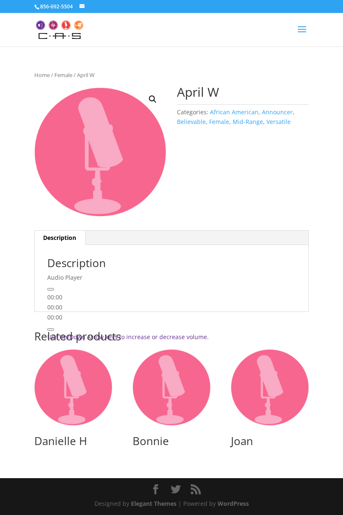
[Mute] (50, 329)
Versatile (278, 122)
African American (234, 112)
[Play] (50, 289)
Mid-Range (248, 122)
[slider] (128, 337)
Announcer (277, 112)
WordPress (233, 503)
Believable (191, 122)
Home (42, 75)
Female (63, 75)
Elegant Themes (154, 503)
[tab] (60, 238)
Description (59, 238)
